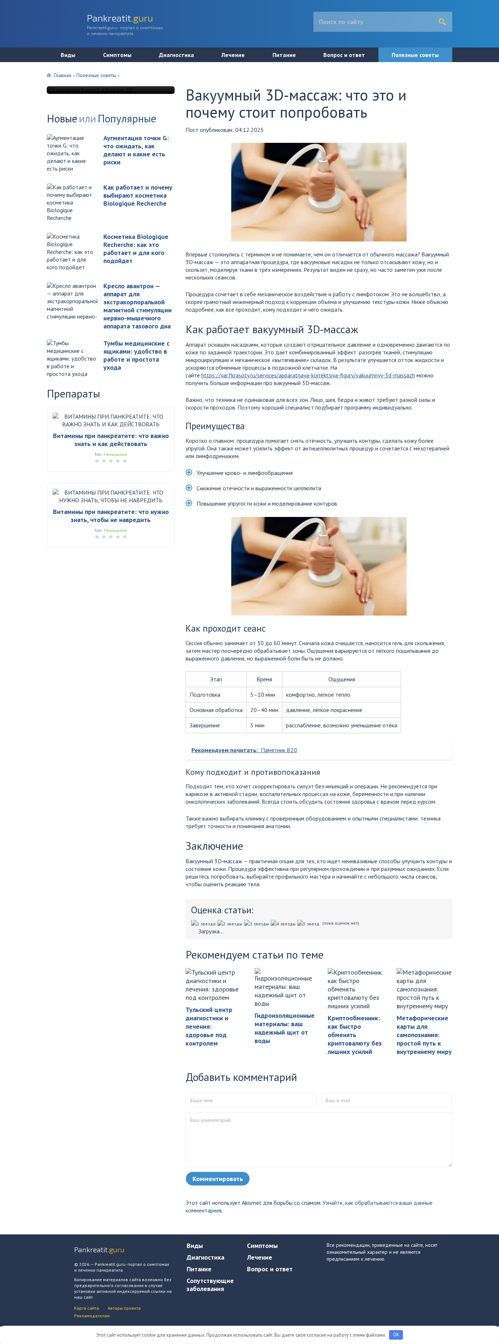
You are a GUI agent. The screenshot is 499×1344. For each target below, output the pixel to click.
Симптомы (117, 54)
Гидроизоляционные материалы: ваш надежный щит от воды (285, 1028)
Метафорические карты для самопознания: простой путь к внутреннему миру (424, 1035)
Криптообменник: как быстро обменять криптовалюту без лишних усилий (355, 1035)
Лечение (233, 54)
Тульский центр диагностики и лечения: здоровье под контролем (209, 1026)
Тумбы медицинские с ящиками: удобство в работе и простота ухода (136, 355)
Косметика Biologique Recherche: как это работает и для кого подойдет (135, 248)
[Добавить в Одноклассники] (8, 104)
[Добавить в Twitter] (8, 131)
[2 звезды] (230, 924)
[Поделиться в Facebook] (8, 117)
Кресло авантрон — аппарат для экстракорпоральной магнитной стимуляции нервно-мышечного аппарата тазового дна (137, 306)
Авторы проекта (124, 1308)
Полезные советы (415, 54)
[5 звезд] (309, 924)
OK (396, 1335)
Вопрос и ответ (344, 54)
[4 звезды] (284, 924)
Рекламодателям (92, 1315)
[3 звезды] (257, 924)
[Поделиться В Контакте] (8, 90)
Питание (284, 54)
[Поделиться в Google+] (8, 145)
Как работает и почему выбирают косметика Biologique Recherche (137, 195)
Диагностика (176, 54)
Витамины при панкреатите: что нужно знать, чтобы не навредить (111, 515)
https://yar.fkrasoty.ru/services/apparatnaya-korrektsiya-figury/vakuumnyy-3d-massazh (308, 375)
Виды (68, 54)
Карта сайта (86, 1308)
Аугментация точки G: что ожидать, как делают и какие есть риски (136, 150)
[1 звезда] (204, 924)
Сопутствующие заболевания (210, 1284)
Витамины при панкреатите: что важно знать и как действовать (111, 439)
